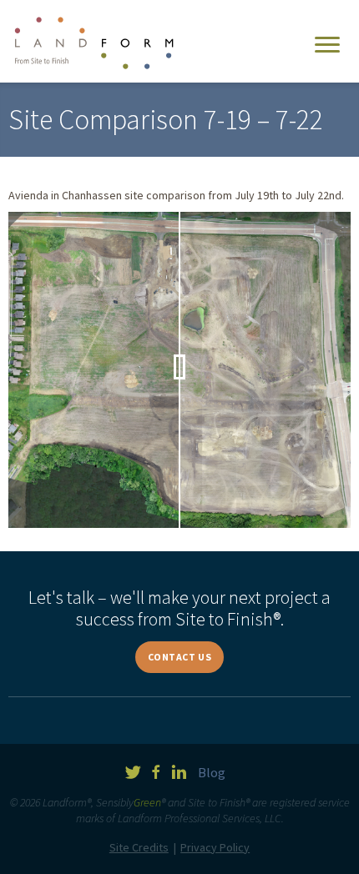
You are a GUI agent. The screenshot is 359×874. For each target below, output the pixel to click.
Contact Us (180, 656)
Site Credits (139, 847)
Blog (211, 772)
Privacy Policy (215, 847)
